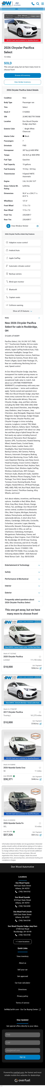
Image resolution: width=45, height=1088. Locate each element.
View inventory (22, 956)
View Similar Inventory (22, 82)
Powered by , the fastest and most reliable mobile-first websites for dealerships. (22, 1073)
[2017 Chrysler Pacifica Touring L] (22, 690)
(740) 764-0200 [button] (24, 906)
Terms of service (22, 1003)
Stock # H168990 (9, 765)
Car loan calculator (22, 983)
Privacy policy (22, 996)
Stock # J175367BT (10, 709)
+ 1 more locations (22, 942)
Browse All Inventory (22, 75)
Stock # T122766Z (9, 653)
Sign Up (22, 1057)
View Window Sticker (19, 226)
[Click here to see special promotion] (22, 9)
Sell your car (22, 970)
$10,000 (8, 722)
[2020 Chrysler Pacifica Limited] (22, 634)
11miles (38, 771)
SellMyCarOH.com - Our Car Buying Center (21, 1009)
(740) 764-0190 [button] (24, 935)
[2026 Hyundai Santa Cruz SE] (22, 745)
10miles (38, 826)
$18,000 (8, 666)
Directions (22, 989)
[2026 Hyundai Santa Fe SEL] (22, 801)
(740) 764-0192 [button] (24, 892)
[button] (33, 3)
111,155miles (36, 660)
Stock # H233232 (9, 820)
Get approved (22, 976)
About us (22, 963)
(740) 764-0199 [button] (24, 920)
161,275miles (36, 715)
